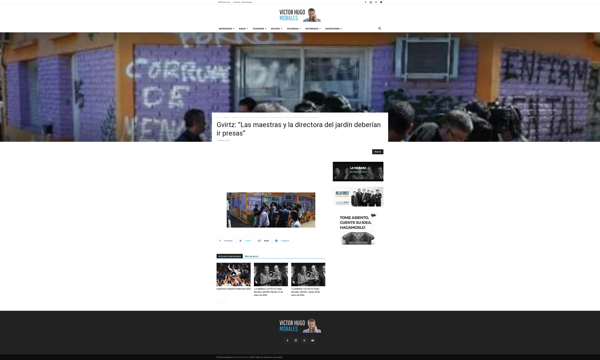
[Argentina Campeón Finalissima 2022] (234, 274)
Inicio (219, 117)
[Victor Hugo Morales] (300, 15)
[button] (379, 28)
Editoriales (311, 28)
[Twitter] (376, 2)
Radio (242, 28)
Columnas (292, 28)
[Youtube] (381, 2)
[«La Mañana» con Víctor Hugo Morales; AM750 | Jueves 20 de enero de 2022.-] (308, 274)
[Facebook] (365, 2)
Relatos (275, 28)
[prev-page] (218, 301)
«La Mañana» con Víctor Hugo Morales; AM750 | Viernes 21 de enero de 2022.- (268, 292)
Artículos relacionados (229, 256)
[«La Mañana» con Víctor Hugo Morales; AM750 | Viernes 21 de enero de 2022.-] (271, 274)
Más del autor (251, 256)
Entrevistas (225, 28)
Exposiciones (332, 28)
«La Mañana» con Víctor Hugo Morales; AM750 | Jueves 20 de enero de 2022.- (305, 292)
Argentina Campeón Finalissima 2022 (234, 289)
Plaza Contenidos (241, 357)
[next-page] (223, 301)
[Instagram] (370, 2)
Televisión (258, 28)
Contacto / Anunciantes (242, 2)
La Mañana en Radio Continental (246, 117)
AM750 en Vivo (224, 2)
